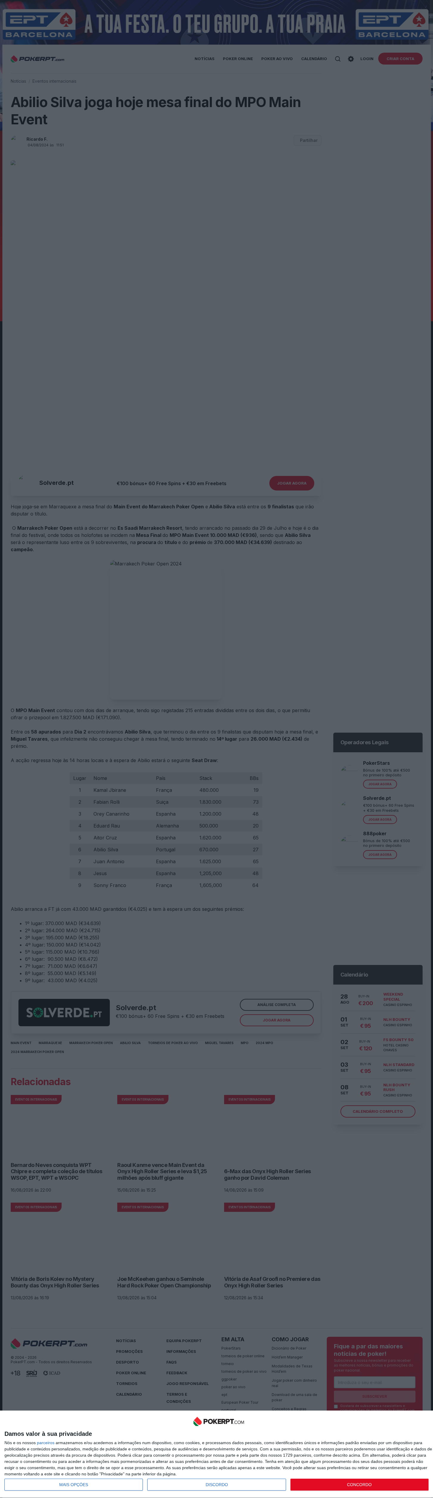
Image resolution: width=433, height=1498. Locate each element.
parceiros (45, 1443)
